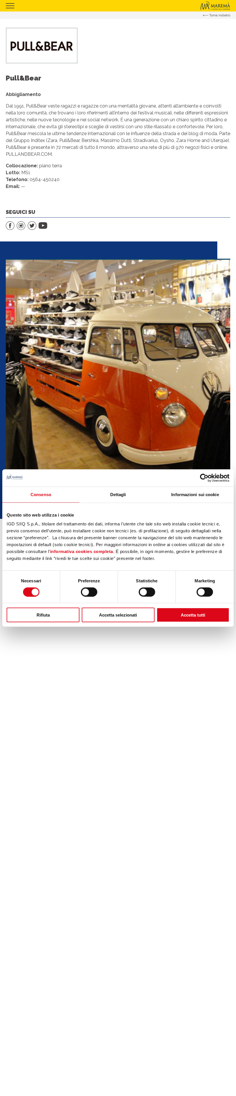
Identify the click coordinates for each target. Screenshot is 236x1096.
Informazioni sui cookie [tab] (195, 494)
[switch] (89, 591)
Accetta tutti (193, 615)
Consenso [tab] (41, 494)
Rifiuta (43, 615)
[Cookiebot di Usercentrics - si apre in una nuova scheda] (204, 477)
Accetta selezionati (118, 615)
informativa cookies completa (81, 551)
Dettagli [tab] (118, 494)
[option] (118, 371)
